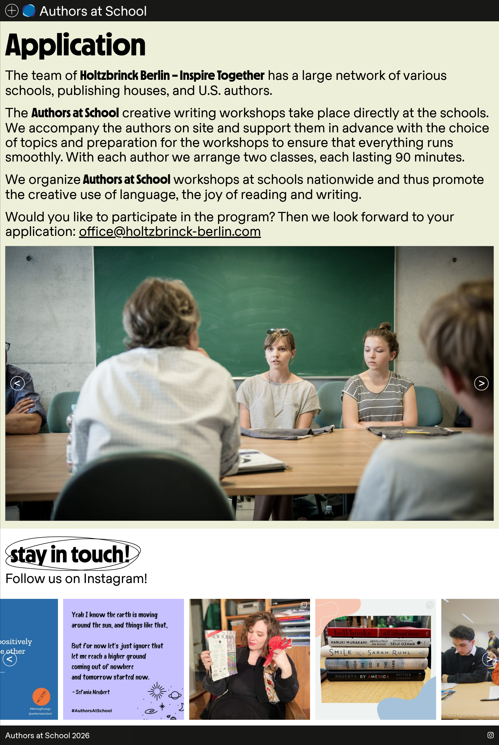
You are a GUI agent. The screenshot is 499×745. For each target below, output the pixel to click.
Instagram (491, 735)
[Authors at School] (29, 10)
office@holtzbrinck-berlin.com (170, 231)
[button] (17, 383)
